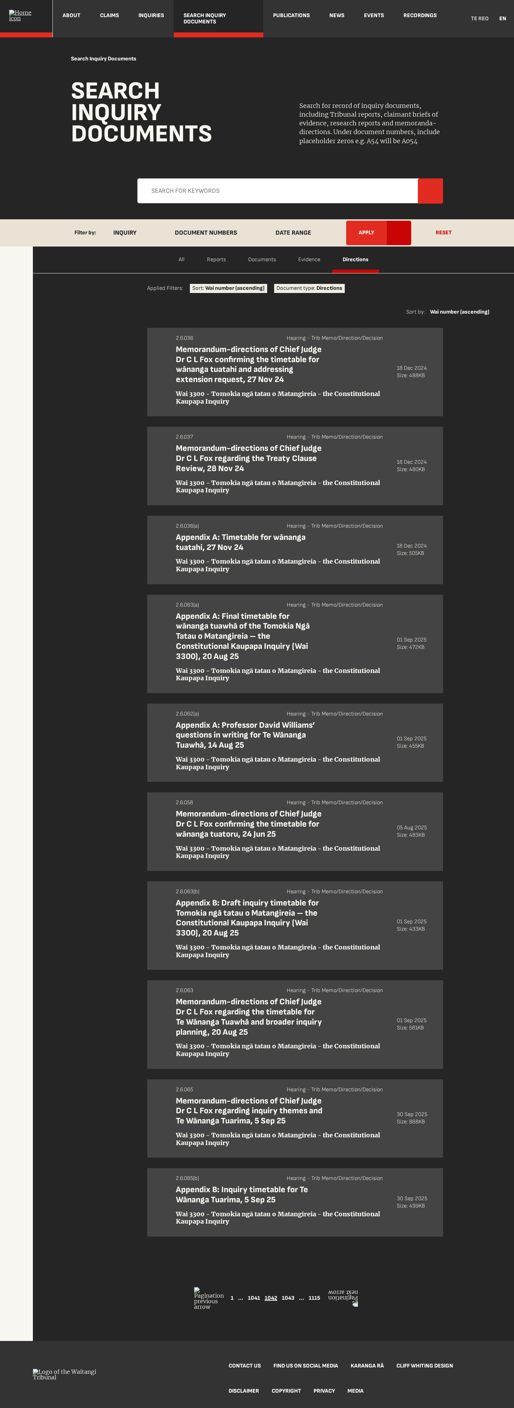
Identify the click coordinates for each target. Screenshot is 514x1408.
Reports (216, 259)
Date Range (293, 232)
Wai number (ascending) (460, 312)
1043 (288, 1298)
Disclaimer (244, 1391)
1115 (314, 1298)
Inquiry (124, 232)
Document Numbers (206, 232)
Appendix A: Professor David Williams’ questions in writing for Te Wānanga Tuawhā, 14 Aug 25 (245, 735)
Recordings (420, 15)
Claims (109, 15)
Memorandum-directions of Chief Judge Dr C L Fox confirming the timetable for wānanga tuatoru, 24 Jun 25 (249, 824)
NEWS (336, 15)
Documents (262, 259)
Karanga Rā (367, 1366)
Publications (291, 15)
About (71, 15)
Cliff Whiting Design (425, 1366)
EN (502, 19)
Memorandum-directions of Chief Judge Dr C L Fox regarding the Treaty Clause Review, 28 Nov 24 (249, 458)
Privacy (324, 1391)
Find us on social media (305, 1366)
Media (356, 1391)
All (182, 259)
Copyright (286, 1391)
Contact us (245, 1366)
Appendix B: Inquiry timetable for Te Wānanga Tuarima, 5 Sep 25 (242, 1195)
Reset (444, 232)
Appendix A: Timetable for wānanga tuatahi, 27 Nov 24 (241, 542)
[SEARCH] (455, 18)
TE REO (480, 19)
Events (374, 15)
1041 (254, 1298)
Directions (356, 259)
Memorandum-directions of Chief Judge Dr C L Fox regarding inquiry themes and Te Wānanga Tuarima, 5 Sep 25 (249, 1111)
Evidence (309, 259)
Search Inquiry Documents (205, 18)
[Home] (26, 18)
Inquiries (151, 15)
